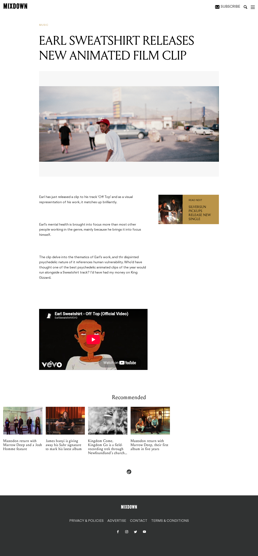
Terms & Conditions (170, 521)
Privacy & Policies (86, 521)
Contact (138, 521)
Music (43, 25)
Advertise (116, 521)
